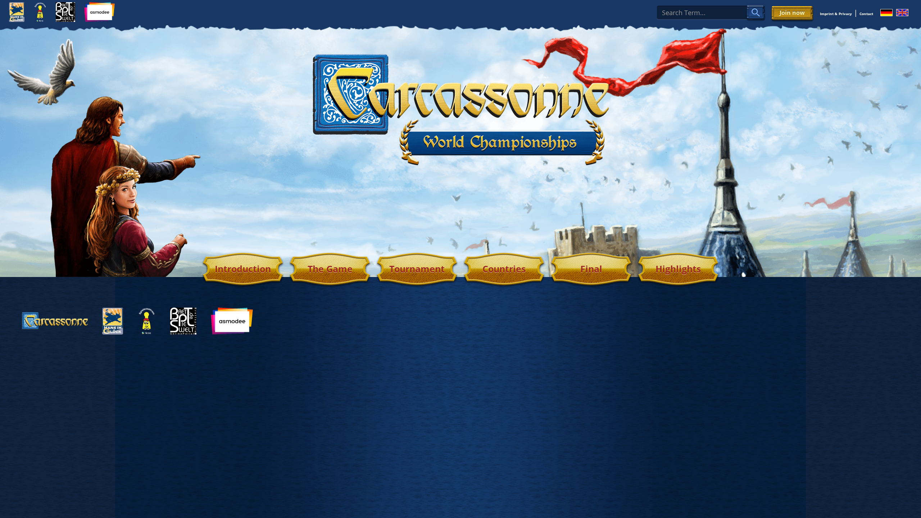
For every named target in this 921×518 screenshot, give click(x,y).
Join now (792, 13)
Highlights (678, 269)
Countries (504, 269)
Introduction (243, 269)
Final (591, 269)
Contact (866, 13)
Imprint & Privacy (836, 13)
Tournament (417, 269)
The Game (330, 269)
